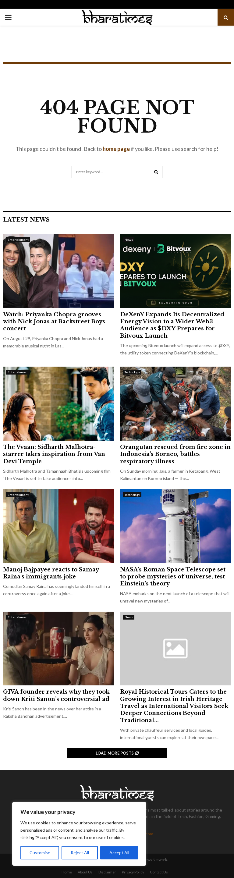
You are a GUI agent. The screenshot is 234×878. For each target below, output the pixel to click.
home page (116, 148)
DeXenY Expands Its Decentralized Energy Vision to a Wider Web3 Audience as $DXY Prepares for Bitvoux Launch (172, 325)
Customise (40, 852)
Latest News (26, 219)
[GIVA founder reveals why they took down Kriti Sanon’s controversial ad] (58, 649)
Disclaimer (107, 872)
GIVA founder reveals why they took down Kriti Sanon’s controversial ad (56, 695)
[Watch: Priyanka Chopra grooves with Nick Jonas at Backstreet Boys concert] (58, 271)
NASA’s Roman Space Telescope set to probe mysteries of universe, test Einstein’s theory (172, 576)
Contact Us (159, 872)
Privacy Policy (133, 872)
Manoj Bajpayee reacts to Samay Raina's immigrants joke (51, 573)
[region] (79, 834)
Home (67, 872)
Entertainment (18, 239)
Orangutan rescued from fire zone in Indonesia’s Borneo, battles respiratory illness (175, 454)
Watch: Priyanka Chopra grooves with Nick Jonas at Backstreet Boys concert (54, 321)
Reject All (80, 852)
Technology (132, 372)
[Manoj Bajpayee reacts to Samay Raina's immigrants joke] (58, 526)
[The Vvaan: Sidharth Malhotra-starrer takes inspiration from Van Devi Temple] (58, 404)
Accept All (119, 852)
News (129, 239)
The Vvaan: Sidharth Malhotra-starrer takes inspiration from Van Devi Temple (54, 454)
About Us (85, 872)
